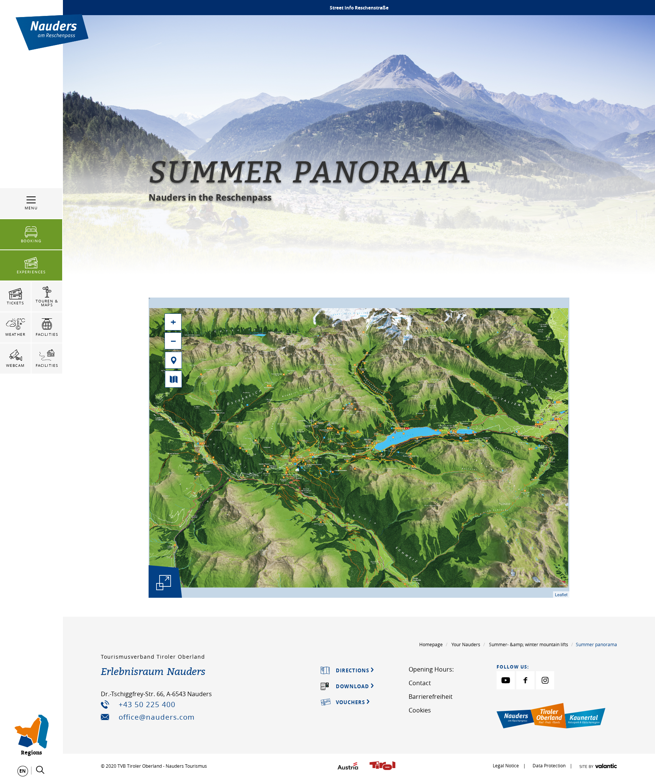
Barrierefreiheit (431, 696)
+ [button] (173, 322)
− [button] (173, 341)
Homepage (431, 644)
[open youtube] (506, 680)
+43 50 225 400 (147, 704)
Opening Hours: (431, 669)
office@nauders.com (157, 717)
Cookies (420, 710)
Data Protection (550, 765)
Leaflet (561, 594)
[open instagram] (545, 680)
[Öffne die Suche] (40, 770)
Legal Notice (506, 765)
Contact (420, 683)
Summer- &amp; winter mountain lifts (528, 644)
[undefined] (163, 582)
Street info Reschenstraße (359, 8)
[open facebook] (525, 680)
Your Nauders (465, 644)
